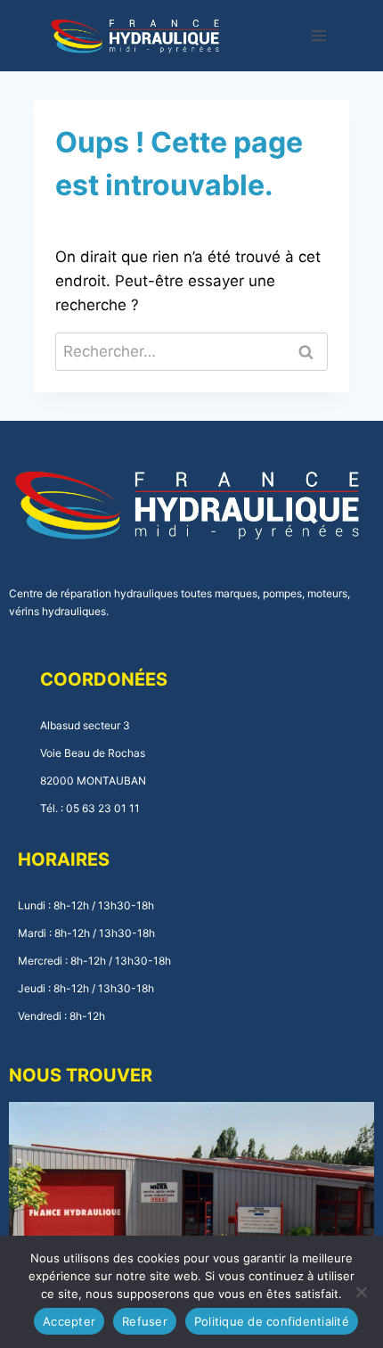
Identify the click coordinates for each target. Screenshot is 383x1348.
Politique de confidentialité (271, 1321)
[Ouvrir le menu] (319, 35)
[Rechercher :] (192, 351)
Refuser (144, 1321)
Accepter (69, 1321)
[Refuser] (361, 1292)
